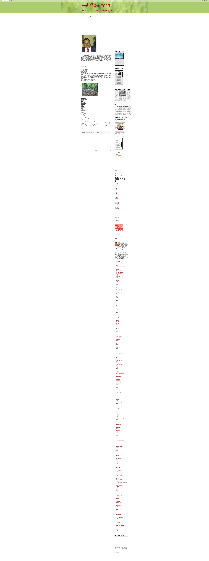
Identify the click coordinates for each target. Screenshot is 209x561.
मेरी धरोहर (117, 357)
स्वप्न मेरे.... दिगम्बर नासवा (119, 289)
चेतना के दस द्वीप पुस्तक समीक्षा (119, 402)
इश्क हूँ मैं (117, 340)
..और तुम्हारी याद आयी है (118, 505)
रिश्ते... (116, 489)
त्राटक (116, 393)
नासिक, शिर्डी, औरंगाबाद (118, 347)
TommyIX (101, 558)
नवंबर (117, 199)
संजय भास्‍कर (122, 242)
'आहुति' (117, 443)
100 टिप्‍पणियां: (92, 132)
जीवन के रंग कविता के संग (119, 495)
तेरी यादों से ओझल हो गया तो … (119, 290)
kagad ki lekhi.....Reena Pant (120, 440)
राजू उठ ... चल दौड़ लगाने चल (119, 470)
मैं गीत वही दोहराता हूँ (118, 486)
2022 (116, 184)
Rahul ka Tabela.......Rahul (120, 373)
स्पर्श (116, 302)
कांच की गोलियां (117, 526)
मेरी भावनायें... (117, 320)
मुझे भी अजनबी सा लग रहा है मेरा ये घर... (120, 508)
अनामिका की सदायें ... (118, 379)
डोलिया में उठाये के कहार (118, 502)
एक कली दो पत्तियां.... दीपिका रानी (120, 525)
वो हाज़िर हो (117, 343)
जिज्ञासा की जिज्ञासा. (118, 376)
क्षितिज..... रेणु (117, 323)
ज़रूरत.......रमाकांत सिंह (119, 405)
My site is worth (118, 234)
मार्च (116, 214)
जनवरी (117, 217)
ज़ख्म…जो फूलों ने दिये (118, 458)
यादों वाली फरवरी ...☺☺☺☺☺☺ (119, 444)
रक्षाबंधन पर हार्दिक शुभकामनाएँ (119, 273)
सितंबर (117, 202)
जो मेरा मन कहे (117, 292)
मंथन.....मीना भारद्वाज (118, 295)
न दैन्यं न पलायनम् (118, 430)
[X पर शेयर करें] (99, 132)
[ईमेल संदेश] (95, 132)
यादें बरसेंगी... (117, 523)
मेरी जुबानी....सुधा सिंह (118, 424)
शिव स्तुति (117, 309)
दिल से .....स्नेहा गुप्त (118, 511)
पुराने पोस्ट (110, 150)
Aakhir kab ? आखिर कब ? (119, 456)
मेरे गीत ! (117, 311)
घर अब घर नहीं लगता (118, 380)
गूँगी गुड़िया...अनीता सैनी (119, 360)
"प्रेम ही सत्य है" (118, 339)
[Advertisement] (96, 142)
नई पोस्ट (83, 150)
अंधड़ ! (116, 305)
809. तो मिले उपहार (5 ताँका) (119, 270)
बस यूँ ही (117, 275)
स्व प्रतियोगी (117, 412)
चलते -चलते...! (117, 498)
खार (116, 361)
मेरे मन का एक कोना (118, 398)
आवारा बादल (117, 389)
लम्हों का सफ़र (117, 269)
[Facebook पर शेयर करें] (100, 132)
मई (116, 207)
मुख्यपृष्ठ (96, 150)
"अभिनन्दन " (117, 333)
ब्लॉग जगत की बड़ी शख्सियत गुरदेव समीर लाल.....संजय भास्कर (94, 17)
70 (117, 226)
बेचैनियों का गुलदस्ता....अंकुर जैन (120, 366)
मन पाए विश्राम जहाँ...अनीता (119, 272)
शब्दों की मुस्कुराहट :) (95, 5)
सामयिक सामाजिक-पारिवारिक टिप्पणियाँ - (120, 418)
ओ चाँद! (116, 324)
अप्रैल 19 (118, 209)
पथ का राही (117, 452)
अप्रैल (117, 208)
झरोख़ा (116, 308)
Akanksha (117, 414)
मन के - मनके (117, 408)
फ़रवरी (117, 216)
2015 (116, 193)
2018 (116, 189)
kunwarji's (117, 481)
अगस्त (117, 203)
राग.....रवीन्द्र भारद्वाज (118, 427)
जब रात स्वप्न (117, 415)
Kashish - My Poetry (119, 461)
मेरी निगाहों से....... (118, 467)
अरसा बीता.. (117, 529)
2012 (116, 197)
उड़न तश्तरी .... (117, 317)
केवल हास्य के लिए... (118, 327)
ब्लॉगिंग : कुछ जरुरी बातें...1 (118, 499)
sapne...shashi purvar (119, 363)
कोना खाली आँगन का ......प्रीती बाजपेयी (120, 475)
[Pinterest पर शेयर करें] (101, 132)
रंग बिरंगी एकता (117, 342)
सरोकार (117, 286)
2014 (116, 194)
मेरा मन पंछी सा (117, 455)
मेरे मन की (117, 395)
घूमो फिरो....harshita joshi (119, 517)
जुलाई (117, 204)
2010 (116, 220)
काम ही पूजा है (117, 399)
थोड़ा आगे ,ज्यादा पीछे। (118, 276)
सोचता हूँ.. (117, 428)
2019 (116, 188)
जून (116, 206)
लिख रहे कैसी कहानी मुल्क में (119, 479)
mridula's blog (118, 504)
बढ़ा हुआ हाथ (117, 396)
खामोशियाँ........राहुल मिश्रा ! (119, 485)
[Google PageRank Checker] (124, 548)
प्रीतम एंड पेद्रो (117, 321)
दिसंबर (117, 198)
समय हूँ (116, 293)
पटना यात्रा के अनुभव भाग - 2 (119, 434)
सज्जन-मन (117, 431)
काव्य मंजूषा (117, 488)
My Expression (118, 501)
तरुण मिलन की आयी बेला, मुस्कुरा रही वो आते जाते (121, 299)
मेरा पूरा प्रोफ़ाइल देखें (117, 261)
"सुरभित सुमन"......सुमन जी (119, 446)
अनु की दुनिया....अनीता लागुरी (119, 382)
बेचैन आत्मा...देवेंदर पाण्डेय (119, 336)
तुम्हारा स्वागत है (117, 459)
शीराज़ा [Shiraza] (118, 478)
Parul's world (118, 522)
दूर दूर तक (117, 383)
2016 (116, 192)
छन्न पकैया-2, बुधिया (118, 337)
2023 (116, 183)
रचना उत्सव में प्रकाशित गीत (119, 377)
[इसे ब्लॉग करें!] (98, 132)
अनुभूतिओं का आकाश (118, 514)
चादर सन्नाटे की (117, 462)
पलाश (116, 411)
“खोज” (116, 296)
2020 (116, 187)
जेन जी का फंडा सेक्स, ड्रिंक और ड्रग (120, 364)
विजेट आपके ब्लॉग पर (126, 543)
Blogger (107, 558)
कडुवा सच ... (117, 469)
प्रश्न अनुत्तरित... (117, 515)
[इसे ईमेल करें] (97, 132)
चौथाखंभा (117, 265)
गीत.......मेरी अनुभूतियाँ (118, 392)
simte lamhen (118, 528)
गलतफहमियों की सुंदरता (118, 367)
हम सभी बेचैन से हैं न (118, 409)
